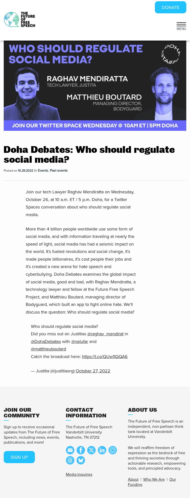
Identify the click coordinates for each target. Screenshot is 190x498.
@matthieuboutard (48, 349)
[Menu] (181, 24)
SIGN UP (19, 457)
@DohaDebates (46, 341)
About (133, 479)
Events (43, 170)
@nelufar (79, 341)
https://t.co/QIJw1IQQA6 (105, 356)
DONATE (170, 7)
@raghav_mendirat (105, 334)
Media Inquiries (79, 474)
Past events (59, 170)
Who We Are (154, 479)
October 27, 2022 (93, 371)
